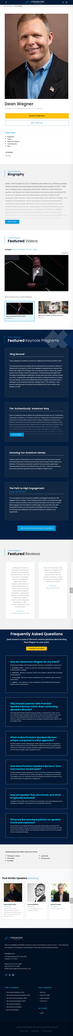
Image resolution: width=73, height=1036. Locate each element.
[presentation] (71, 590)
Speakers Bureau (8, 6)
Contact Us (43, 1001)
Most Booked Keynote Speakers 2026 (18, 995)
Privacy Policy (24, 1031)
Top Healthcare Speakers (14, 1007)
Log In (42, 1013)
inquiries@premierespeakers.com (20, 968)
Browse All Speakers (12, 1010)
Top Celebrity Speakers (13, 1004)
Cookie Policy (35, 1031)
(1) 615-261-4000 (16, 964)
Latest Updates (45, 998)
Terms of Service (47, 1031)
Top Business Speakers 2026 (15, 992)
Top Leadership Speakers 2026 (16, 1001)
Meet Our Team (45, 995)
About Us (43, 992)
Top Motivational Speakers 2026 (16, 998)
